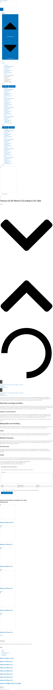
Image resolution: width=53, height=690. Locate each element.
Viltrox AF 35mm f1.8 (6, 610)
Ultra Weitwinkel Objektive (9, 66)
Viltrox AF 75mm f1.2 (6, 544)
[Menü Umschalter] (1, 9)
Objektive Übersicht (5, 652)
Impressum (4, 655)
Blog (3, 650)
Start (3, 651)
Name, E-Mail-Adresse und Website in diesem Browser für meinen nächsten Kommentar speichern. (21, 490)
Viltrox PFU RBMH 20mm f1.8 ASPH (10, 683)
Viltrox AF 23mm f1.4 (6, 680)
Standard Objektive (7, 70)
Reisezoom (6, 68)
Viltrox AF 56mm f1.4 (6, 566)
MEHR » (1, 525)
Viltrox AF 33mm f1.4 (6, 632)
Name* (2, 485)
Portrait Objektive (7, 67)
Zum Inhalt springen (3, 0)
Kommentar (3, 472)
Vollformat (6, 65)
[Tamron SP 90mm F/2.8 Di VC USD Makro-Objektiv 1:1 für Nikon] (1, 383)
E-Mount (3, 63)
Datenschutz (4, 654)
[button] (26, 235)
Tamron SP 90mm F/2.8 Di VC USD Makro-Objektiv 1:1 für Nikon (11, 384)
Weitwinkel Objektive (8, 72)
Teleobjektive (6, 71)
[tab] (5, 86)
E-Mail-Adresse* (20, 485)
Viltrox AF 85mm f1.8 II (7, 522)
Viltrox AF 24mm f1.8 (6, 677)
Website (37, 485)
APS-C (5, 74)
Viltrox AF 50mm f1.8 (6, 588)
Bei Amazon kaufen (3, 387)
